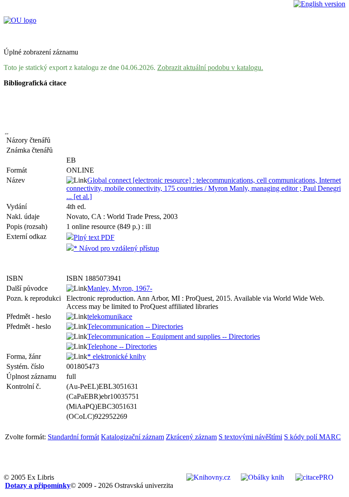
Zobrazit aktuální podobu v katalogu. (210, 67)
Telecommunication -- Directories (135, 326)
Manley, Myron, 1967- (119, 288)
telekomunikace (109, 316)
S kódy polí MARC (312, 437)
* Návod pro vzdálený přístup (116, 248)
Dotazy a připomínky (37, 485)
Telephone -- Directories (122, 346)
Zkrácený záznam (191, 437)
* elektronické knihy (116, 356)
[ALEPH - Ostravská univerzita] (20, 20)
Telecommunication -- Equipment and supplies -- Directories (173, 336)
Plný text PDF (94, 237)
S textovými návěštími (250, 437)
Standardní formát (73, 437)
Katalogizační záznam (132, 437)
